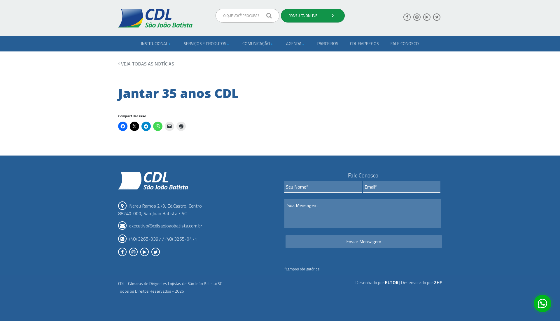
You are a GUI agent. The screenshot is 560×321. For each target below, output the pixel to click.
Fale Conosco (405, 43)
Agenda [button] (294, 43)
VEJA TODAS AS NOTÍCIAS (147, 63)
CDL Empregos (364, 43)
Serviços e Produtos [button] (205, 43)
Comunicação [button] (256, 43)
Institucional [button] (155, 43)
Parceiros (327, 43)
